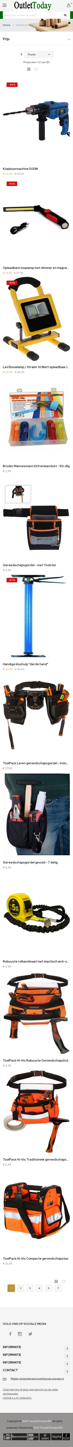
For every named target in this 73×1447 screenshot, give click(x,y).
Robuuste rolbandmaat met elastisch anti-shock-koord (36, 961)
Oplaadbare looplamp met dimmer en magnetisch (36, 268)
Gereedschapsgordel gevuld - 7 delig (30, 862)
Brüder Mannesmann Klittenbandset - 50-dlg (36, 466)
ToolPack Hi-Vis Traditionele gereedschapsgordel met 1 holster (36, 1160)
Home (7, 25)
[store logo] (32, 5)
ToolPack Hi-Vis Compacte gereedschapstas (35, 1259)
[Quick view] (63, 106)
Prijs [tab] (6, 39)
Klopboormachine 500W (20, 169)
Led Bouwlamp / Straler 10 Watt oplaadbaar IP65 (36, 367)
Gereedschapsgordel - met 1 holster (29, 565)
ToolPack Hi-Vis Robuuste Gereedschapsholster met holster (36, 1061)
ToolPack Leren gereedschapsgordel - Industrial (36, 763)
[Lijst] (37, 68)
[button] (63, 86)
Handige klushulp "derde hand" (25, 664)
